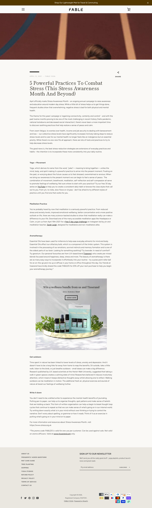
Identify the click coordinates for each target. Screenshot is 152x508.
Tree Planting (27, 464)
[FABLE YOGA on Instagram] (33, 498)
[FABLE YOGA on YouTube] (37, 498)
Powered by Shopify (81, 501)
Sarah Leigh (52, 225)
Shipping (25, 468)
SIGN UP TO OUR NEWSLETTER (95, 454)
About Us (25, 454)
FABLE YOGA (68, 501)
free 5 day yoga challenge (76, 222)
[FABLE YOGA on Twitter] (25, 498)
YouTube (41, 187)
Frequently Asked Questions (34, 457)
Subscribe (123, 467)
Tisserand (87, 253)
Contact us (26, 485)
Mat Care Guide (28, 461)
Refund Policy (27, 475)
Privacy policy (28, 478)
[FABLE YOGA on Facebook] (21, 498)
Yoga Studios (27, 471)
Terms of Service (28, 482)
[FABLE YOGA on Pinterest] (29, 498)
